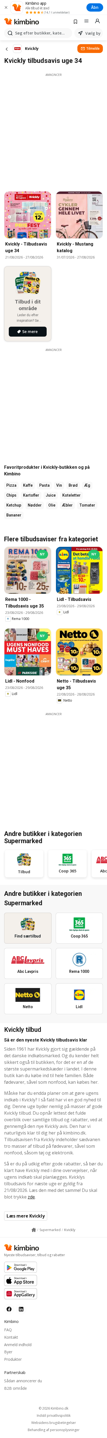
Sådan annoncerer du (23, 1380)
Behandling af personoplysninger (54, 1430)
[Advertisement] (53, 131)
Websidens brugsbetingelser (53, 1423)
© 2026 (53, 1408)
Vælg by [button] (93, 33)
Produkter (13, 1359)
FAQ (8, 1329)
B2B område (15, 1388)
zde (31, 1197)
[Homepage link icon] (34, 1230)
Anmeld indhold (18, 1344)
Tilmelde (93, 48)
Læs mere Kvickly (26, 1216)
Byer (8, 1351)
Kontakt (11, 1337)
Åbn (94, 7)
